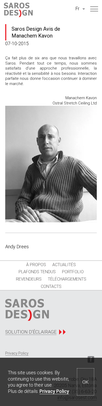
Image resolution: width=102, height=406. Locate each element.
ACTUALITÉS (64, 264)
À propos (36, 264)
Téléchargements (67, 279)
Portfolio (73, 271)
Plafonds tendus (37, 271)
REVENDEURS (29, 279)
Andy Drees (17, 246)
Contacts (51, 286)
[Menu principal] (94, 9)
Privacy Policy (54, 391)
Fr (77, 8)
